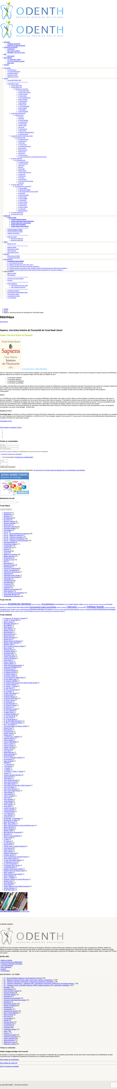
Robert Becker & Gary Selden (13, 874)
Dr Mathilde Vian (22, 176)
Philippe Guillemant (10, 853)
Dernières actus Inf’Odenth (13, 256)
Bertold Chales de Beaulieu (12, 641)
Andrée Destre (8, 630)
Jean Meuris (8, 778)
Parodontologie (9, 580)
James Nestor (8, 777)
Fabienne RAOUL (9, 738)
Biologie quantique (10, 523)
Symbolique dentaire (10, 594)
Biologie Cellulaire (9, 521)
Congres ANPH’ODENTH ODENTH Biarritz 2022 (22, 136)
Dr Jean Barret (8, 688)
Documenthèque (8, 259)
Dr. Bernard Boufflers (10, 714)
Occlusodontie (8, 1018)
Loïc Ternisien (8, 813)
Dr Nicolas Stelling (22, 203)
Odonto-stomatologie (10, 570)
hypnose (6, 549)
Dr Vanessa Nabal (22, 179)
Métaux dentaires (9, 556)
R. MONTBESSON (9, 867)
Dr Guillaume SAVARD (10, 681)
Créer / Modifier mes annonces (18, 287)
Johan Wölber (8, 792)
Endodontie (7, 1002)
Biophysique (8, 525)
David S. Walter (8, 662)
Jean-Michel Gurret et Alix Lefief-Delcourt (17, 785)
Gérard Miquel (8, 756)
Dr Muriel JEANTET (22, 108)
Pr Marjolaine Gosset (10, 862)
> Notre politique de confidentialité (11, 962)
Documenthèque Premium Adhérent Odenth (17, 292)
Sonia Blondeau (9, 883)
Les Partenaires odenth (14, 59)
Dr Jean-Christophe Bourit (24, 97)
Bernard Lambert (22, 148)
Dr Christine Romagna (23, 139)
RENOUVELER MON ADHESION (16, 46)
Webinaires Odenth (11, 247)
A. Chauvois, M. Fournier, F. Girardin (15, 618)
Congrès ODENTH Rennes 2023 (18, 113)
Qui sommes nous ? (12, 70)
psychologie (111, 609)
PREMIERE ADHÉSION (13, 44)
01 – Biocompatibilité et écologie (15, 263)
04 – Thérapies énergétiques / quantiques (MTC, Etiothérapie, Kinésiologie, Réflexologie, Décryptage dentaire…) (39, 983)
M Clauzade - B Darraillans (12, 818)
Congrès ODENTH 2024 (16, 87)
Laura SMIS (7, 806)
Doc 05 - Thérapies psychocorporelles (16, 540)
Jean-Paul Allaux (9, 787)
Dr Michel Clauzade (22, 94)
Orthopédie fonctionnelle (11, 577)
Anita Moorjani (8, 632)
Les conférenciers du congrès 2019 (23, 186)
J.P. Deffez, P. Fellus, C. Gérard (13, 771)
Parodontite (17, 609)
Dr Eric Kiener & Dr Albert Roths (14, 677)
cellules (81, 604)
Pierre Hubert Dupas (10, 858)
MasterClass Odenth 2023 (17, 238)
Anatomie (7, 516)
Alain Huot (20, 167)
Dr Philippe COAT (22, 104)
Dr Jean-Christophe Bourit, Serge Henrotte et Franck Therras (32, 156)
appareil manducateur (36, 604)
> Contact (3, 969)
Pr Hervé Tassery (22, 130)
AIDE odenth (10, 56)
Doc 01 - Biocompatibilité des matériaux (16, 533)
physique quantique (37, 609)
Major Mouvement (9, 822)
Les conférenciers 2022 (20, 137)
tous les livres (4, 322)
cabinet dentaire (73, 604)
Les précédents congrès (13, 83)
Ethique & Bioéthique (10, 1005)
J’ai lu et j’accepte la (18, 457)
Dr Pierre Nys (8, 707)
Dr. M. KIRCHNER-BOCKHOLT (13, 721)
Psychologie (8, 586)
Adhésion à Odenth (11, 273)
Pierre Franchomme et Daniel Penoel (15, 857)
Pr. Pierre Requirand (10, 864)
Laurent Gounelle (9, 808)
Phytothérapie (8, 582)
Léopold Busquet (9, 811)
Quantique (7, 587)
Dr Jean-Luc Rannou (23, 207)
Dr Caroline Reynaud (23, 163)
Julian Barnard (8, 801)
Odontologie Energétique (12, 572)
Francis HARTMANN (10, 742)
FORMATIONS (7, 216)
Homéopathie (8, 546)
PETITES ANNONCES (12, 283)
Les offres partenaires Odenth (15, 61)
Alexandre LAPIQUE (10, 623)
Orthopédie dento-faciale (12, 575)
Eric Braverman (8, 731)
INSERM (6, 763)
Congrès (6, 78)
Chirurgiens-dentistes (11, 527)
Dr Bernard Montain (10, 670)
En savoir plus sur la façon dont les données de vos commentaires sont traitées (59, 470)
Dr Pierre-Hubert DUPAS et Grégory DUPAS (28, 191)
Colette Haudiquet (9, 657)
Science (19, 427)
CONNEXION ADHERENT (11, 47)
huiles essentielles (48, 607)
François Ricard (9, 745)
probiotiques (82, 609)
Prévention (7, 584)
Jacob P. (6, 773)
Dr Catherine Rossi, (22, 129)
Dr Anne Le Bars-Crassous (24, 92)
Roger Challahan (9, 876)
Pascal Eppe (21, 118)
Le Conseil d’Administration (13, 71)
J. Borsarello (8, 766)
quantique (12, 611)
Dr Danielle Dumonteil (23, 162)
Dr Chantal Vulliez (22, 96)
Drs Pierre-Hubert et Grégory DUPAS (15, 726)
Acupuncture (8, 513)
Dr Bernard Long (9, 669)
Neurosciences (8, 1015)
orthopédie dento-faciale (7, 609)
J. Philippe (7, 770)
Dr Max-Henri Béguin (10, 693)
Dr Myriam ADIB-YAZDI (11, 698)
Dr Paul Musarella (9, 704)
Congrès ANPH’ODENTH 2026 (14, 80)
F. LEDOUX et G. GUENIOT (12, 737)
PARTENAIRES (8, 58)
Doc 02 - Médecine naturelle (13, 535)
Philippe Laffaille (22, 170)
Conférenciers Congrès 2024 (21, 89)
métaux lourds (95, 606)
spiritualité (26, 611)
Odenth (6, 1020)
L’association (7, 68)
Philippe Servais (9, 855)
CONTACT (6, 65)
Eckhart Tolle (8, 728)
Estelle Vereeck (9, 733)
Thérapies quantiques (10, 1037)
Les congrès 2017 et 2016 (17, 214)
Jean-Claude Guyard (10, 782)
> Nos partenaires (5, 967)
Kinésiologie (8, 551)
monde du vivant (9, 560)
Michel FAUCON (9, 827)
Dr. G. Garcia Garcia (9, 719)
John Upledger (8, 799)
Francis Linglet (8, 744)
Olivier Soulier (8, 837)
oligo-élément (112, 607)
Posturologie (8, 1026)
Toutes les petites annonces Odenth (19, 285)
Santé (5, 1031)
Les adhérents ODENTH (12, 73)
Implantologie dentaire (11, 1011)
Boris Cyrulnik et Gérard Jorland (14, 646)
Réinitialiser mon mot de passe (16, 52)
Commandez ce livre (6, 421)
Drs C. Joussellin (9, 724)
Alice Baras (20, 116)
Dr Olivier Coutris (9, 700)
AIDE (5, 54)
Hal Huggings (8, 759)
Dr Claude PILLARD (22, 101)
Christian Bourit (8, 650)
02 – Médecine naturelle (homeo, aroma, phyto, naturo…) (20, 264)
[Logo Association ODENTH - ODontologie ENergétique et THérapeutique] (32, 19)
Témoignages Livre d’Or (12, 76)
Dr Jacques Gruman (10, 684)
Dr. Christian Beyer (9, 716)
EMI (6, 607)
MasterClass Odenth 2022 (17, 240)
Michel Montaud (9, 829)
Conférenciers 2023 (19, 115)
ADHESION (7, 42)
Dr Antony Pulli (21, 174)
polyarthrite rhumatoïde (58, 609)
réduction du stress (19, 611)
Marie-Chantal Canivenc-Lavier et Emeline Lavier (19, 825)
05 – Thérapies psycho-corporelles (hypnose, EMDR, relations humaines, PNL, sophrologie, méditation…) (37, 985)
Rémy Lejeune (8, 872)
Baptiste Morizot (9, 634)
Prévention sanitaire (10, 1029)
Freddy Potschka (9, 747)
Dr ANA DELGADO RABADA (24, 190)
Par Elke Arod (8, 843)
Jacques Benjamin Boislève (12, 775)
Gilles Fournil (21, 165)
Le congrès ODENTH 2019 (17, 184)
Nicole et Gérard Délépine (12, 836)
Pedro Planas (8, 850)
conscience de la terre (93, 604)
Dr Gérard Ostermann (23, 120)
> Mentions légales (6, 960)
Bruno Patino (8, 648)
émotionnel (62, 611)
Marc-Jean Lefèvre (10, 824)
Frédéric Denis (8, 749)
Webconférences (9, 1040)
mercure (72, 606)
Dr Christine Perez (22, 123)
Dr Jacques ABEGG (22, 188)
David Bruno (7, 660)
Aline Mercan (8, 627)
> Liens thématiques (6, 965)
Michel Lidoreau (22, 151)
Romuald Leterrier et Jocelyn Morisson (16, 879)
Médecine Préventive (10, 554)
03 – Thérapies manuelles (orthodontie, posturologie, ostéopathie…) (23, 266)
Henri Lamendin (9, 761)
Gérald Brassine (9, 752)
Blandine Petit (8, 644)
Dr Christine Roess (22, 205)
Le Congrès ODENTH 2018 (17, 212)
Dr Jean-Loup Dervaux (11, 690)
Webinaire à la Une (11, 243)
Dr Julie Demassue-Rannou (24, 146)
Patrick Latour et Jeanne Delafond (14, 846)
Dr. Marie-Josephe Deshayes (13, 723)
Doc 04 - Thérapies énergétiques (14, 539)
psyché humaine (5, 611)
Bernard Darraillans (10, 637)
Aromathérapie (8, 518)
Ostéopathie (8, 579)
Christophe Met (9, 653)
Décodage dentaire (10, 528)
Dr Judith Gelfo (22, 209)
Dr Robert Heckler (22, 197)
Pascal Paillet (21, 169)
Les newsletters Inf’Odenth (13, 257)
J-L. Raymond (8, 764)
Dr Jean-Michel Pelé (23, 122)
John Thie (7, 797)
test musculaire (36, 611)
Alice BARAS (8, 625)
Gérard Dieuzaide (9, 754)
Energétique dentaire (10, 544)
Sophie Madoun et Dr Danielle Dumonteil (17, 886)
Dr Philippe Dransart (10, 705)
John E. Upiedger (9, 796)
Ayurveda (66, 604)
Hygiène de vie (8, 547)
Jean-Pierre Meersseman (12, 791)
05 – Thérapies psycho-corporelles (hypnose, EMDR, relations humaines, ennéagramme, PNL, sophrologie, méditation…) (35, 270)
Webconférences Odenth (13, 249)
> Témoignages (5, 971)
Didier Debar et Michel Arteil (13, 665)
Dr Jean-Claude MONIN (23, 106)
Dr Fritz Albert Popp (10, 679)
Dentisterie (7, 996)
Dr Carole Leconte (22, 144)
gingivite (26, 607)
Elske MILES (8, 730)
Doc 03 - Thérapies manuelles (13, 537)
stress (31, 611)
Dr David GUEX (21, 193)
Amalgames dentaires (19, 604)
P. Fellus (6, 839)
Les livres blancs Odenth (13, 294)
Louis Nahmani (8, 815)
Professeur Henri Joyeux (12, 865)
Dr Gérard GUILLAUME (23, 195)
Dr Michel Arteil (9, 695)
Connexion (9, 280)
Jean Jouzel (21, 127)
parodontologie (25, 609)
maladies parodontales (62, 607)
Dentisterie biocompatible (12, 998)
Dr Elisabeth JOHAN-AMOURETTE (26, 132)
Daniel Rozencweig (10, 658)
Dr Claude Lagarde (9, 676)
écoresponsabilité (56, 611)
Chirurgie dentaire (9, 993)
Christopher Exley (9, 655)
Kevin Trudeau (8, 804)
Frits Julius (7, 750)
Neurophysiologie (9, 565)
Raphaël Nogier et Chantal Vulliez (14, 871)
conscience (86, 604)
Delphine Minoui (9, 663)
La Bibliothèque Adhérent (13, 290)
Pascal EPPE (8, 844)
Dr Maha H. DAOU (22, 125)
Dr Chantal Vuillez (9, 674)
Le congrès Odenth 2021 (16, 158)
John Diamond (8, 794)
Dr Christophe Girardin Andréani (25, 181)
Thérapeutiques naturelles (12, 596)
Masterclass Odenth (12, 237)
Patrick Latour (21, 153)
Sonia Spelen (21, 177)
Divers (6, 532)
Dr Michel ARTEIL (22, 110)
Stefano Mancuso (9, 888)
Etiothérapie (7, 1007)
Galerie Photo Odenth (12, 75)
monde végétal (80, 607)
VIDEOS (5, 242)
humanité (13, 427)
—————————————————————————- (17, 82)
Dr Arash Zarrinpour (23, 155)
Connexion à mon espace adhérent (15, 278)
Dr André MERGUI (22, 103)
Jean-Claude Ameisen (11, 780)
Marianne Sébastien (23, 210)
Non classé (7, 1016)
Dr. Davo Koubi (8, 717)
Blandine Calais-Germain (11, 643)
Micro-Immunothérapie (11, 1013)
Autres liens (10, 63)
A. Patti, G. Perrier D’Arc (11, 620)
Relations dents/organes (12, 589)
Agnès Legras (8, 622)
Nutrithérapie (8, 567)
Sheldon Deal (8, 881)
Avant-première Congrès (13, 252)
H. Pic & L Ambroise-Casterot (13, 757)
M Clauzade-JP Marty (11, 820)
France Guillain (8, 740)
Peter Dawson (8, 851)
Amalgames (7, 514)
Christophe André (9, 651)
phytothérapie (49, 609)
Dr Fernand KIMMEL (22, 198)
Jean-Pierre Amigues (10, 789)
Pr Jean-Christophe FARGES (13, 860)
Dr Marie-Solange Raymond (24, 172)
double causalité (102, 604)
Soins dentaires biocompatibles (14, 593)
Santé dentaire (8, 591)
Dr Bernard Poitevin (22, 150)
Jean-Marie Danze (9, 784)
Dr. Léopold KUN (22, 200)
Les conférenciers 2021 (20, 160)
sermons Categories (6, 509)
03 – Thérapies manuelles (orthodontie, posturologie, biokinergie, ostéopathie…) (29, 982)
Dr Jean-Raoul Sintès (23, 134)
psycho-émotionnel (99, 609)
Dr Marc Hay (21, 183)
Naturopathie (8, 563)
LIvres (6, 553)
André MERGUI (8, 629)
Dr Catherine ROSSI (10, 672)
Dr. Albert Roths (9, 712)
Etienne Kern (8, 735)
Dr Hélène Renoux (22, 141)
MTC (5, 561)
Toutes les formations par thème (15, 231)
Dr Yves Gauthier (9, 710)
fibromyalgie (20, 607)
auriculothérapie (59, 604)
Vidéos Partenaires (11, 250)
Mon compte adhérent (13, 51)
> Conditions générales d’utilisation (11, 964)
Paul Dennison (8, 848)
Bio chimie (7, 520)
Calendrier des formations (13, 233)
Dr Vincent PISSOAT (22, 202)
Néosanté (7, 834)
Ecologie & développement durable (15, 1000)
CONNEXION (10, 49)
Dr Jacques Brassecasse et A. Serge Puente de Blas (20, 683)
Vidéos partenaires (10, 1038)
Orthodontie (7, 573)
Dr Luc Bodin (8, 691)
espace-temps (11, 607)
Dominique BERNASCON (11, 667)
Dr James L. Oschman (11, 686)
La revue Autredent (11, 297)
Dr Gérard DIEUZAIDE (23, 111)
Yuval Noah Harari (9, 890)
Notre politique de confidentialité (9, 1060)
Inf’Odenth (6, 254)
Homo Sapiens (4, 427)
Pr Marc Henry (21, 143)
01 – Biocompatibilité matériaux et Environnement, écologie (23, 978)
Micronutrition (8, 558)
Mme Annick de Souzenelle (12, 832)
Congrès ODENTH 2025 (16, 85)
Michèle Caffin (8, 831)
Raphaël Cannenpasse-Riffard (13, 869)
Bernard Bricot (8, 636)
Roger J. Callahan (9, 877)
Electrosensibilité (9, 542)
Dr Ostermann (8, 702)
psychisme (88, 609)
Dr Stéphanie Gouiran (10, 709)
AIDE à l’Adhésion (11, 275)
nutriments (106, 607)
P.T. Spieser (7, 841)
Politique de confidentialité (24, 457)
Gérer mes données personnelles (9, 1066)
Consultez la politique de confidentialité (11, 454)
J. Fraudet (7, 768)
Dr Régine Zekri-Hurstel (23, 90)
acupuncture (3, 604)
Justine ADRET (8, 803)
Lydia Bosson (8, 817)
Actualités (7, 987)
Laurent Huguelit (9, 810)
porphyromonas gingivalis (71, 609)
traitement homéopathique (46, 611)
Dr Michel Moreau (9, 697)
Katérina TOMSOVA (22, 99)
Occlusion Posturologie (11, 568)
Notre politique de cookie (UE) (8, 1063)
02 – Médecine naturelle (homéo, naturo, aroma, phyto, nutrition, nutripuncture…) (29, 980)
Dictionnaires (8, 530)
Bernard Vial (7, 639)
